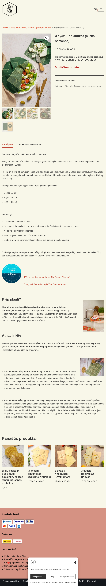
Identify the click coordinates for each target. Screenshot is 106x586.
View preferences (66, 576)
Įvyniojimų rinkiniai (43, 28)
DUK (81, 581)
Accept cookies (38, 576)
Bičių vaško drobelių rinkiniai (22, 28)
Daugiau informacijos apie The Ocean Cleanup (45, 284)
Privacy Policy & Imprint (49, 582)
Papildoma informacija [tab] (30, 144)
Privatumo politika (10, 581)
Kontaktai (91, 581)
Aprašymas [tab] (7, 144)
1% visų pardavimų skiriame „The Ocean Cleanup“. (47, 277)
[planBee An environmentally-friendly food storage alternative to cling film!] (9, 9)
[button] (74, 562)
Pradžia (5, 28)
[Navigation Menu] (101, 9)
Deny (52, 576)
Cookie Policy (35, 582)
